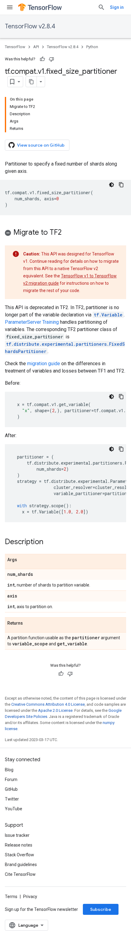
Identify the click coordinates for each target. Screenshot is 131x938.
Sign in (117, 7)
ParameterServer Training (32, 322)
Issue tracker (17, 835)
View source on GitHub (41, 145)
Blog (9, 769)
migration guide (43, 363)
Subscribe (100, 909)
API (36, 47)
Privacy (30, 896)
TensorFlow (15, 47)
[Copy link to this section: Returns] (29, 623)
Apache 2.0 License (55, 710)
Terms (11, 896)
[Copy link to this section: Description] (49, 542)
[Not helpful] (51, 59)
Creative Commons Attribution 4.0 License (48, 704)
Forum (11, 779)
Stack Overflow (19, 854)
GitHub (11, 789)
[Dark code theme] (111, 185)
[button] (65, 233)
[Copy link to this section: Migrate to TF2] (68, 233)
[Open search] (101, 7)
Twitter (12, 799)
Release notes (18, 845)
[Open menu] (10, 7)
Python (92, 47)
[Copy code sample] (121, 185)
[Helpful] (42, 59)
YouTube (13, 808)
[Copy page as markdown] (31, 82)
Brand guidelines (21, 864)
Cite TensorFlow (20, 874)
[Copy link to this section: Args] (23, 560)
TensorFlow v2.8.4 (30, 26)
